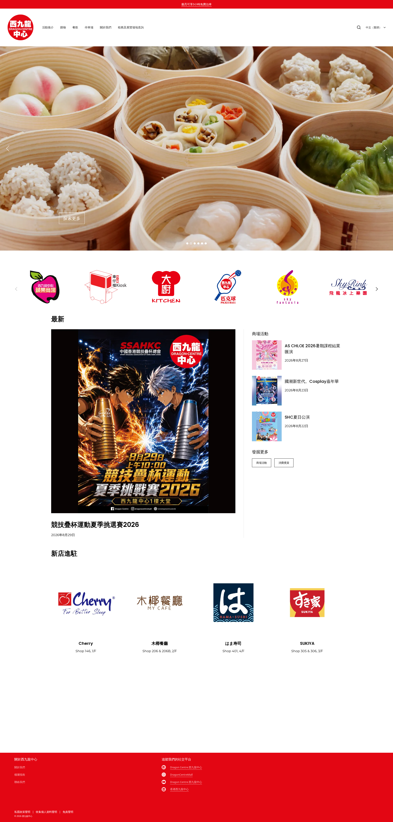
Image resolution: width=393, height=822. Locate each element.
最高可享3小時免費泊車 (196, 4)
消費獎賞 (284, 462)
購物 (63, 27)
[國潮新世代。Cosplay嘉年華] (267, 390)
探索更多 (71, 218)
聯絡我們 (19, 782)
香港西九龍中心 (179, 789)
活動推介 (48, 27)
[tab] (187, 243)
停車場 (89, 27)
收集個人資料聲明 (46, 812)
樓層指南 (19, 774)
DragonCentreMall (181, 774)
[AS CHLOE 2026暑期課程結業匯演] (267, 355)
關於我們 (105, 27)
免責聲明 (68, 812)
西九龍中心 (27, 816)
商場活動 (261, 462)
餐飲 (75, 27)
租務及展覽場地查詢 (131, 27)
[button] (359, 27)
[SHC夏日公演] (267, 426)
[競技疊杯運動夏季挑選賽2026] (143, 421)
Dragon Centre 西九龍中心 (186, 767)
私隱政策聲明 (22, 812)
